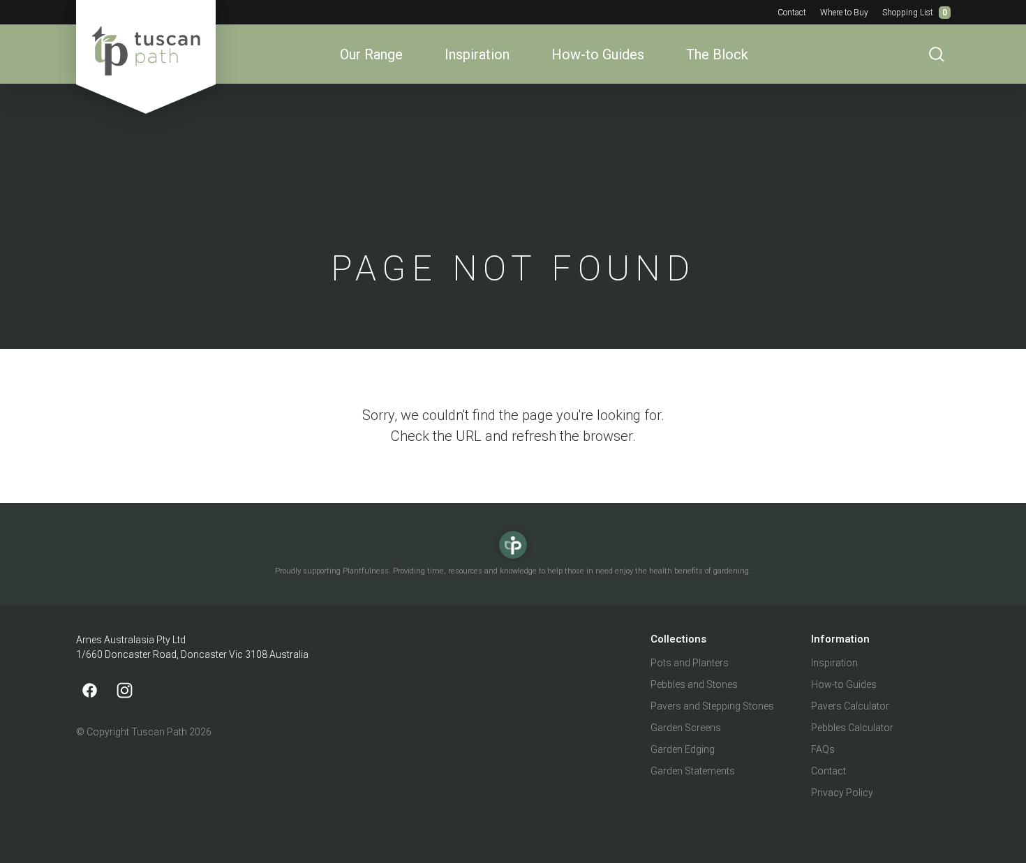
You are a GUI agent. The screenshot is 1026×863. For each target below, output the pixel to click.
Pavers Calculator (850, 706)
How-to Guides (597, 54)
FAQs (823, 749)
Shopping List (914, 12)
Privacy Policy (842, 792)
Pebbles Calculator (852, 727)
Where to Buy (844, 12)
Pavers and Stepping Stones (712, 706)
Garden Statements (692, 770)
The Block (717, 54)
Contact (792, 12)
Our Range (371, 54)
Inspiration (477, 54)
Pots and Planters (689, 662)
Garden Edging (682, 749)
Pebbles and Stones (694, 684)
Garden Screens (685, 727)
